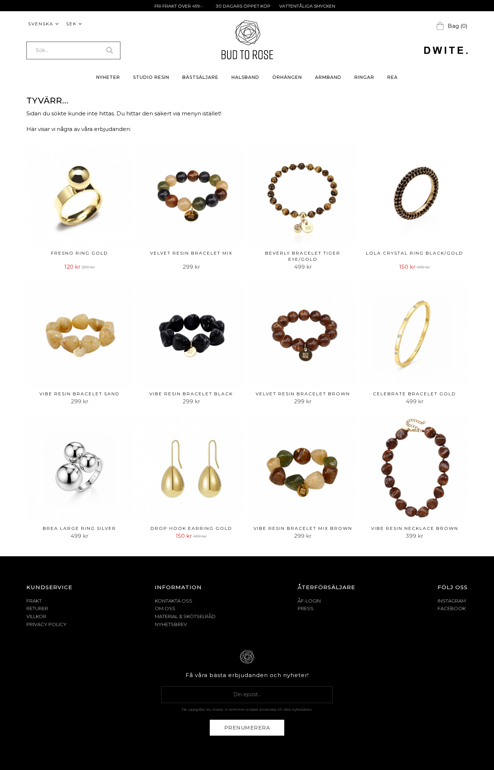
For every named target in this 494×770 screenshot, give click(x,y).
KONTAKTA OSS (173, 601)
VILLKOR (36, 616)
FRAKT (34, 601)
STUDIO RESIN (151, 77)
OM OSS (165, 608)
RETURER (37, 608)
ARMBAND (328, 77)
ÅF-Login (309, 601)
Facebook (452, 608)
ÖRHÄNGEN (287, 77)
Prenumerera (247, 727)
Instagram (452, 601)
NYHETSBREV (171, 624)
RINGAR (364, 77)
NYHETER (108, 77)
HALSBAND (245, 77)
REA (392, 77)
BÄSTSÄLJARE (200, 77)
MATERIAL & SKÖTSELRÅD (185, 616)
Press (306, 608)
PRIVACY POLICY (46, 624)
